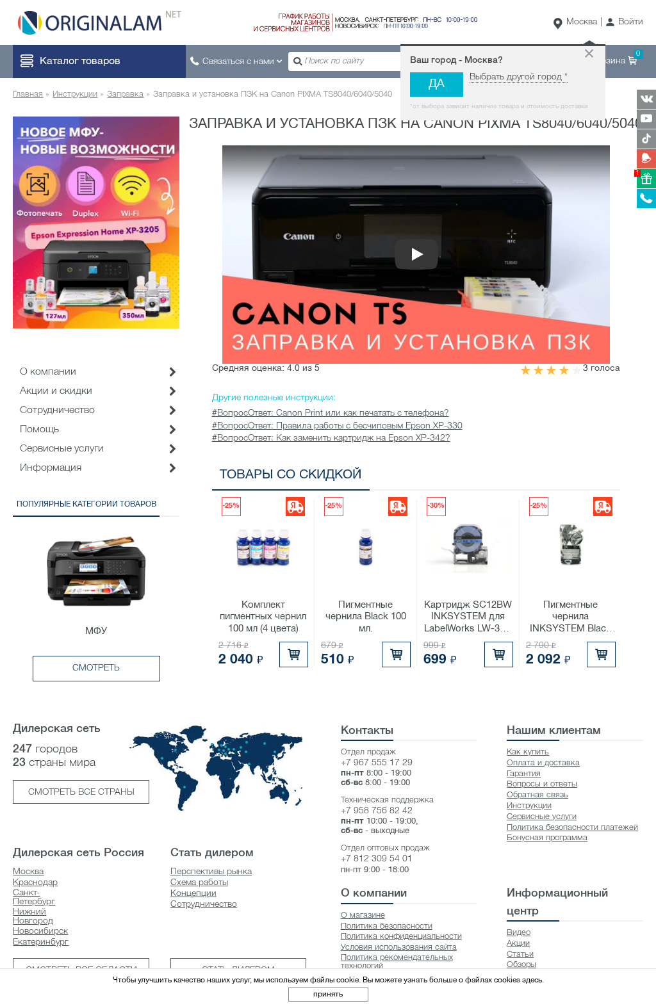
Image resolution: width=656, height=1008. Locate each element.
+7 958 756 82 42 (377, 811)
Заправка (125, 94)
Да (437, 84)
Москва (581, 22)
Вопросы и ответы (542, 784)
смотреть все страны (81, 792)
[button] (624, 22)
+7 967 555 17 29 (377, 763)
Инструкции (75, 94)
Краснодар (35, 883)
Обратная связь (537, 795)
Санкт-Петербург (34, 897)
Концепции (193, 894)
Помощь (39, 429)
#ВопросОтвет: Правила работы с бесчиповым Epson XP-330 (337, 426)
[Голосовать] (526, 370)
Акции (518, 943)
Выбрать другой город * (519, 77)
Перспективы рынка (211, 872)
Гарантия (524, 773)
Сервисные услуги (62, 448)
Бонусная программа (547, 837)
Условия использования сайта (399, 947)
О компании (48, 372)
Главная (28, 94)
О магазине (363, 915)
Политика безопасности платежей (572, 827)
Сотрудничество (203, 904)
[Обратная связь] (646, 158)
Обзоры (521, 964)
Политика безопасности (386, 926)
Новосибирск (40, 931)
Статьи (520, 954)
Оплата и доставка (543, 763)
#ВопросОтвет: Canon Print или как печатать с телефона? (330, 413)
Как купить (528, 752)
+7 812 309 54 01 (377, 859)
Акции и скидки (56, 391)
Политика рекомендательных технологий (397, 962)
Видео (518, 932)
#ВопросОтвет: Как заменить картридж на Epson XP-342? (331, 438)
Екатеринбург (41, 942)
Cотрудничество (57, 410)
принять (328, 994)
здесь (532, 980)
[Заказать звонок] (646, 198)
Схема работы (199, 883)
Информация (50, 468)
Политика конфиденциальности (401, 936)
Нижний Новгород (33, 916)
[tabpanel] (96, 222)
